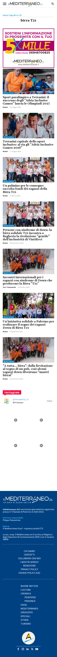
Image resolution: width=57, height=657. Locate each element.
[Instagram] (23, 649)
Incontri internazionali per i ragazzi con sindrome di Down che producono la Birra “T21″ (27, 280)
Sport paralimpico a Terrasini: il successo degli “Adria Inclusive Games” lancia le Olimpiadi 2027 (26, 100)
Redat (5, 107)
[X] (32, 649)
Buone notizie (9, 93)
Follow (49, 401)
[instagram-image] (15, 420)
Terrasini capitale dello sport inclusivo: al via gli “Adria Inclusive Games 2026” (28, 145)
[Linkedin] (27, 649)
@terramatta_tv (20, 399)
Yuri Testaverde (9, 287)
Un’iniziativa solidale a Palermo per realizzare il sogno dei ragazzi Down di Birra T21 (28, 325)
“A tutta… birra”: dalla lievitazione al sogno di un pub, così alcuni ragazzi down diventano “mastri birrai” (28, 370)
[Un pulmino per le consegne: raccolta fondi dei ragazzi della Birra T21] (28, 169)
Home (5, 15)
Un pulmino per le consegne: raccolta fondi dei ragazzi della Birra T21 (25, 189)
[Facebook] (18, 649)
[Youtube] (37, 649)
